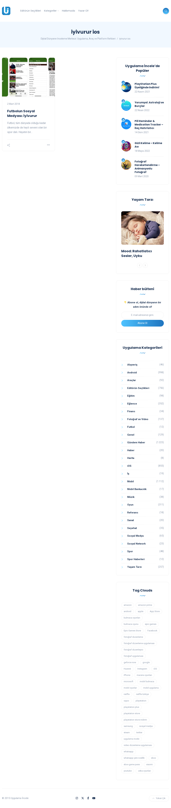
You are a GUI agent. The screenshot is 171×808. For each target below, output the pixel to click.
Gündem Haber (136, 442)
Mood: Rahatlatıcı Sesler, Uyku (136, 253)
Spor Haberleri (136, 559)
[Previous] (139, 265)
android (127, 611)
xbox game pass (132, 764)
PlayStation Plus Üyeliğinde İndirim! (147, 85)
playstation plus (131, 707)
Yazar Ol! (83, 10)
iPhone (127, 675)
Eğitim (131, 395)
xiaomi (149, 764)
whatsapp (128, 751)
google (146, 662)
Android (132, 372)
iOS (129, 465)
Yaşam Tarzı (134, 566)
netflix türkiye (142, 694)
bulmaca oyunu (131, 624)
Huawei (127, 668)
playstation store (132, 713)
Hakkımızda (68, 10)
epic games (150, 624)
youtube (128, 771)
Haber (130, 450)
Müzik (130, 497)
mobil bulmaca (147, 681)
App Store (155, 611)
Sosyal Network (136, 543)
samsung (128, 726)
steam (127, 732)
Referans (132, 512)
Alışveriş (132, 364)
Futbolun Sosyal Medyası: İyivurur (22, 113)
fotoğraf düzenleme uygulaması (139, 643)
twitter (139, 732)
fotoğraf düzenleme (133, 637)
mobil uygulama (151, 688)
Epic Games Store (132, 630)
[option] (142, 235)
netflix (127, 694)
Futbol (131, 426)
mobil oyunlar (130, 688)
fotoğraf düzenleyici (133, 649)
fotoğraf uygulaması (133, 656)
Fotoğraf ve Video (137, 419)
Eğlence (132, 403)
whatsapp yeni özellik (134, 758)
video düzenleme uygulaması (138, 745)
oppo (126, 700)
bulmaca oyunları (132, 617)
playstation (141, 700)
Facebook (152, 630)
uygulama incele (131, 739)
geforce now (130, 662)
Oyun (130, 504)
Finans (131, 411)
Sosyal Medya (135, 535)
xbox (153, 758)
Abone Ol (142, 323)
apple (140, 611)
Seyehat (132, 528)
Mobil (130, 481)
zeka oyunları (144, 771)
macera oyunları (144, 675)
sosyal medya (146, 726)
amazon (128, 605)
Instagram (142, 668)
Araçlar (131, 380)
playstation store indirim (135, 720)
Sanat (130, 520)
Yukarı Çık (160, 798)
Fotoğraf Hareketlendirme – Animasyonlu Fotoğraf (147, 167)
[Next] (145, 265)
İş (128, 473)
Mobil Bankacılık (136, 489)
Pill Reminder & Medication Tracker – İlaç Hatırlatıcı (149, 124)
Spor (130, 551)
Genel (130, 434)
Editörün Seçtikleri (30, 10)
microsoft (128, 681)
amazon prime (145, 605)
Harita (130, 458)
